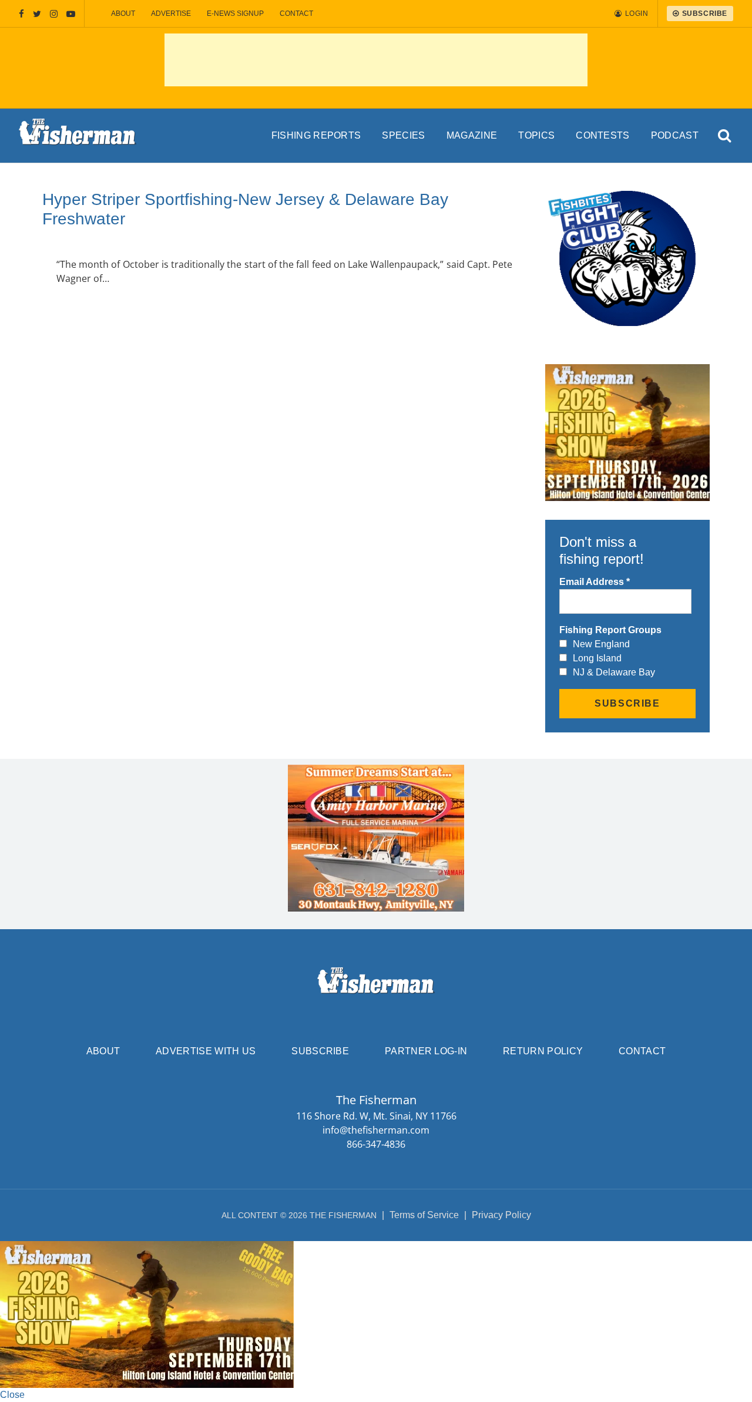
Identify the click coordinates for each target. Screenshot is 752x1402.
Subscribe (320, 1051)
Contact (296, 13)
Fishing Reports (316, 135)
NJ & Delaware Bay (614, 672)
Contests (603, 135)
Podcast (675, 135)
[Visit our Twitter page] (37, 13)
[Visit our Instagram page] (54, 13)
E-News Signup (235, 13)
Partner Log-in (426, 1051)
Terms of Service (424, 1215)
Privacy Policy (501, 1215)
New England (601, 644)
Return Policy (543, 1051)
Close (12, 1395)
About (123, 13)
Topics (536, 135)
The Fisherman (77, 135)
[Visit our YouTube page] (70, 13)
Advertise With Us (206, 1051)
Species (403, 135)
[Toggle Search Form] (725, 135)
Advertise (171, 13)
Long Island (597, 658)
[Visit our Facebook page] (21, 13)
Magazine (472, 135)
